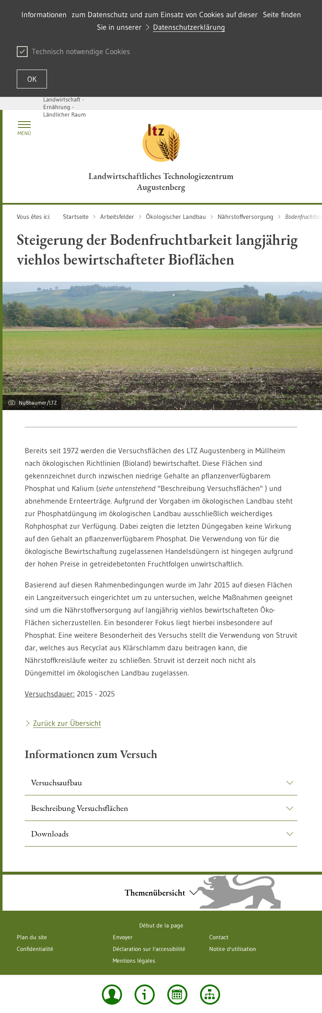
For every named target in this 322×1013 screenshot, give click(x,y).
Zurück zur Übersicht (67, 723)
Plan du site (32, 937)
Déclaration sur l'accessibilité (149, 949)
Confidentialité (35, 949)
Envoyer (122, 937)
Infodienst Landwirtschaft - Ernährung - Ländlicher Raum (64, 103)
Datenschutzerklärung (189, 27)
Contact (219, 937)
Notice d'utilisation (232, 949)
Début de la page (161, 925)
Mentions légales (134, 960)
